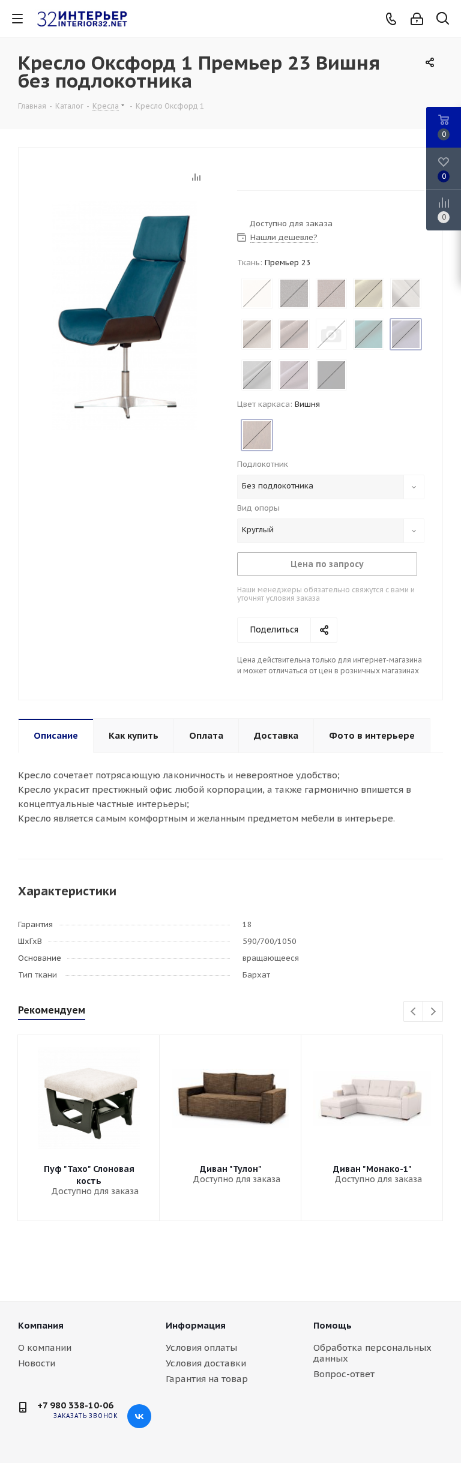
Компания (41, 1325)
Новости (36, 1363)
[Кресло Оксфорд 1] (124, 314)
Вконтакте (139, 1416)
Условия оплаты (201, 1347)
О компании (44, 1347)
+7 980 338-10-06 (75, 1405)
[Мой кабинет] (417, 19)
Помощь (332, 1325)
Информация (196, 1325)
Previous (414, 1012)
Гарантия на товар (207, 1378)
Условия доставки (206, 1363)
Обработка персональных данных (372, 1353)
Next (433, 1012)
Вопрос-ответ (344, 1374)
